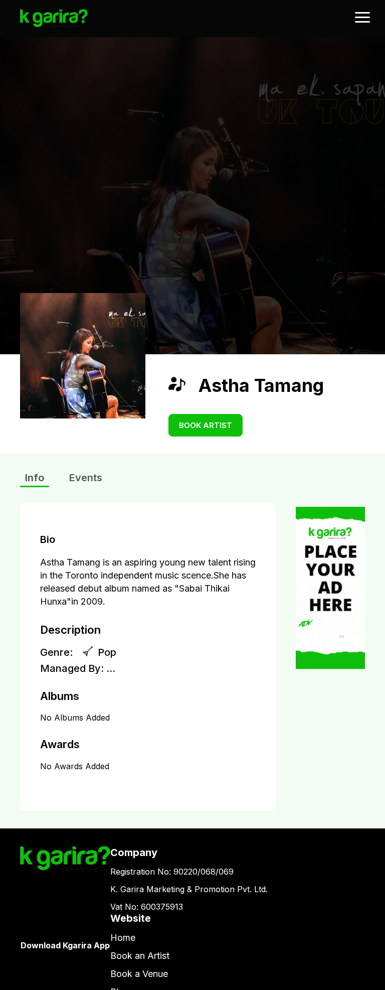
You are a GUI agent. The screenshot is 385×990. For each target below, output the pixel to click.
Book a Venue (139, 973)
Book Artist (205, 425)
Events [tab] (85, 478)
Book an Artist (139, 955)
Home (122, 937)
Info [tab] (34, 478)
